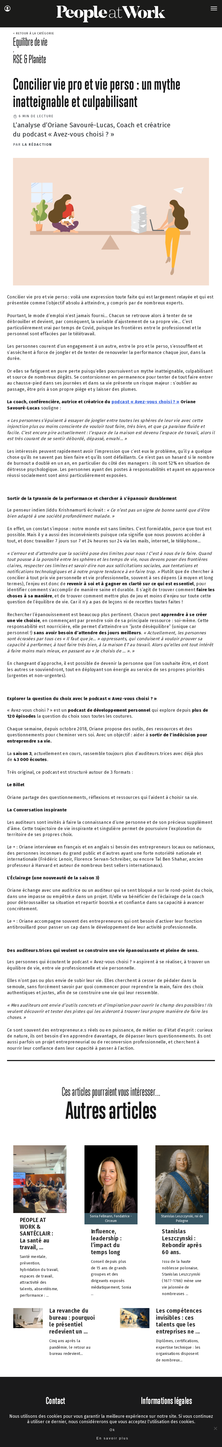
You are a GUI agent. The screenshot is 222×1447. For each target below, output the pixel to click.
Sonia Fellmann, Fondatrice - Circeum (111, 1218)
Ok (112, 1430)
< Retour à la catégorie (33, 33)
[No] (215, 1428)
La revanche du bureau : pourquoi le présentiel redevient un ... (72, 1321)
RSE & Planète (29, 59)
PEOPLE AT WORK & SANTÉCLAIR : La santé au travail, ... (36, 1234)
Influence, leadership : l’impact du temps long (106, 1242)
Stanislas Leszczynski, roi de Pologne (182, 1218)
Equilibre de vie (30, 41)
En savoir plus (112, 1438)
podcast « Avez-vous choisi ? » (145, 401)
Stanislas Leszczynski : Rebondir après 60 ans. (182, 1242)
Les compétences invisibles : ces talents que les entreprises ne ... (179, 1321)
